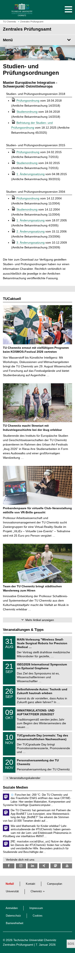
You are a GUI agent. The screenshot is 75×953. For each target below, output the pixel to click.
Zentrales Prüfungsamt (18, 944)
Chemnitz (36, 891)
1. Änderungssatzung (30, 174)
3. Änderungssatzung (30, 242)
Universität (12, 891)
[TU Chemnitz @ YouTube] (67, 865)
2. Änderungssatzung (30, 231)
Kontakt (30, 883)
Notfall (10, 883)
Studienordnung (27, 111)
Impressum (36, 908)
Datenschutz (13, 915)
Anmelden (12, 908)
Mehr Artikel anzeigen (39, 620)
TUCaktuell (12, 299)
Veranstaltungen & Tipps (23, 630)
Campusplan (54, 883)
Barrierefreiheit (14, 923)
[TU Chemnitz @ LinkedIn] (33, 865)
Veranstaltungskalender (24, 778)
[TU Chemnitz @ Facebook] (8, 865)
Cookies (37, 915)
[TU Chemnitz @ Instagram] (21, 865)
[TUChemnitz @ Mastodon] (55, 865)
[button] (64, 10)
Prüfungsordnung (27, 100)
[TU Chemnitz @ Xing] (44, 865)
